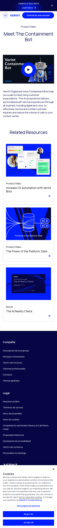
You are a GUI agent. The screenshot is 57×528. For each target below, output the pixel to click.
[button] (28, 69)
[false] (53, 469)
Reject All (28, 514)
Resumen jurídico (11, 401)
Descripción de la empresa (16, 350)
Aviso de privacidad (12, 413)
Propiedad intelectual (13, 435)
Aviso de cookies (11, 419)
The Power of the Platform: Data (26, 251)
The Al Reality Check (19, 311)
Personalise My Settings (14, 453)
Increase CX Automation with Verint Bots (28, 189)
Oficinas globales (11, 380)
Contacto (7, 374)
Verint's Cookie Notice (30, 500)
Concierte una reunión (38, 15)
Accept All (28, 522)
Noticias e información (14, 356)
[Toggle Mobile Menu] (5, 15)
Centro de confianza (13, 447)
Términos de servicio (13, 407)
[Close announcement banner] (52, 6)
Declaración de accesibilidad (17, 441)
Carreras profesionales (14, 368)
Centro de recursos (12, 362)
